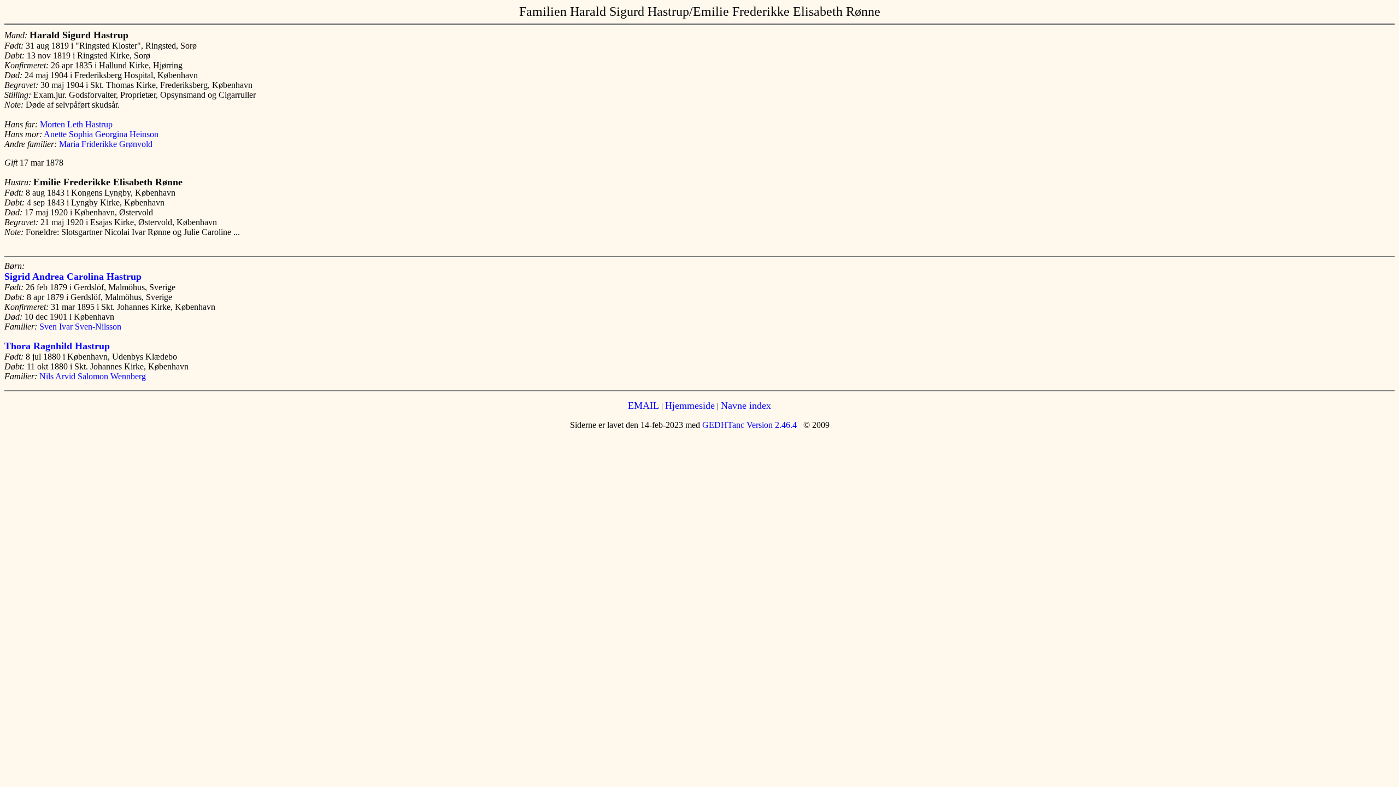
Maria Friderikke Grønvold (105, 144)
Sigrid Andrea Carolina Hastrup (73, 276)
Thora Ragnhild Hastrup (57, 345)
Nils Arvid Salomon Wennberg (92, 376)
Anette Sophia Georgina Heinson (101, 134)
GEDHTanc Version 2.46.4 (748, 425)
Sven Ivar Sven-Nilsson (80, 326)
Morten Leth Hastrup (76, 124)
